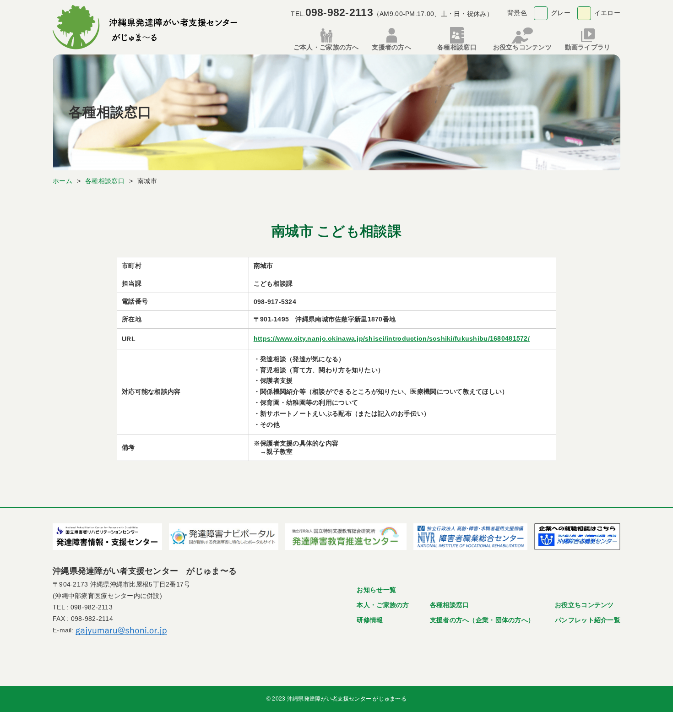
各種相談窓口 (449, 605)
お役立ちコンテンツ (584, 605)
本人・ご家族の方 (383, 605)
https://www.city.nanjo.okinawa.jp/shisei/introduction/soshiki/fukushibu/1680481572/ (392, 338)
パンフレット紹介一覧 (587, 620)
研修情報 (370, 620)
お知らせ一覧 (376, 589)
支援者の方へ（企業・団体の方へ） (482, 620)
